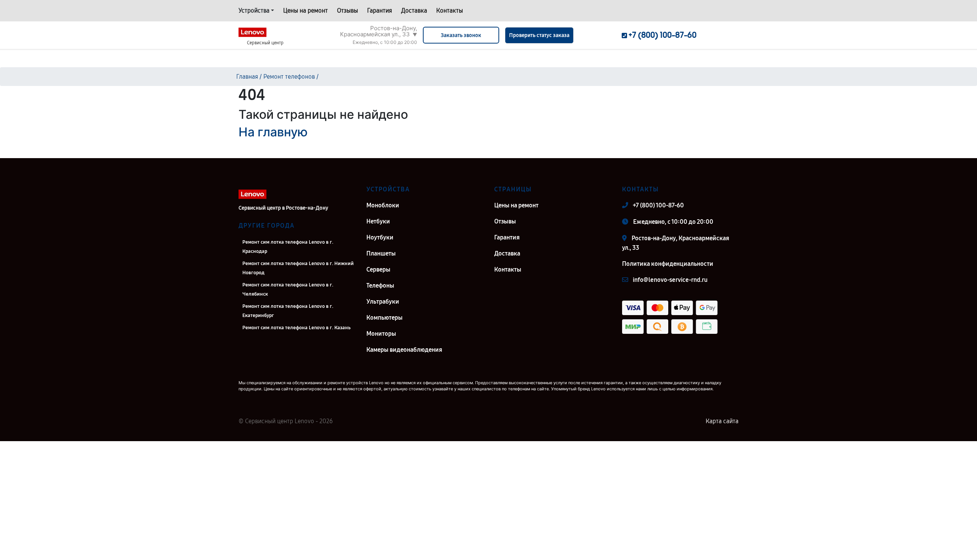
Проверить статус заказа (539, 35)
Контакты (449, 10)
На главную (273, 132)
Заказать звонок (461, 35)
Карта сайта (722, 421)
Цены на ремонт (305, 10)
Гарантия (379, 10)
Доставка (414, 10)
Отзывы (347, 10)
